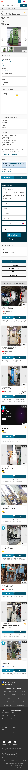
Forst (3, 65)
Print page (15, 265)
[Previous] (2, 39)
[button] (26, 1)
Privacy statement (14, 239)
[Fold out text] (14, 323)
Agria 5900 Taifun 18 (9, 701)
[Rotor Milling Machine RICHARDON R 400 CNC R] (14, 535)
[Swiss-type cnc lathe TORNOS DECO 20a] (14, 296)
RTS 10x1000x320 (6, 70)
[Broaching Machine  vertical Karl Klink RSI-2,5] (14, 455)
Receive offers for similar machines (14, 230)
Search (24, 5)
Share (14, 272)
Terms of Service (9, 767)
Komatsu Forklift (20, 701)
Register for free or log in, (15, 163)
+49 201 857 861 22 (10, 682)
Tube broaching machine (9, 61)
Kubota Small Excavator (9, 705)
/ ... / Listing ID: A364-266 (9, 8)
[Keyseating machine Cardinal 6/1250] (14, 376)
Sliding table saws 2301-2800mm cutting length (14, 694)
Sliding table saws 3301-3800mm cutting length (14, 691)
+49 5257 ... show (9, 250)
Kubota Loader (20, 705)
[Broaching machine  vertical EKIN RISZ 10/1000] (14, 336)
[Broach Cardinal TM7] (14, 650)
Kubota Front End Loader (14, 698)
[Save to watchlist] (24, 12)
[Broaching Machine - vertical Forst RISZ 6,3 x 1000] (14, 495)
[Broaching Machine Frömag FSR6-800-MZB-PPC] (14, 612)
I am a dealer (8, 228)
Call (21, 177)
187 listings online (7, 171)
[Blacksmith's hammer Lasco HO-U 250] (14, 574)
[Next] (25, 39)
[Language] (24, 1)
